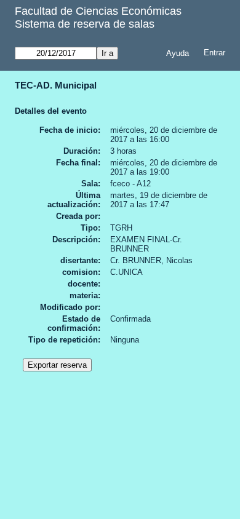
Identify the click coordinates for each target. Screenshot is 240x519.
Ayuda (177, 53)
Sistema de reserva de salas (84, 24)
